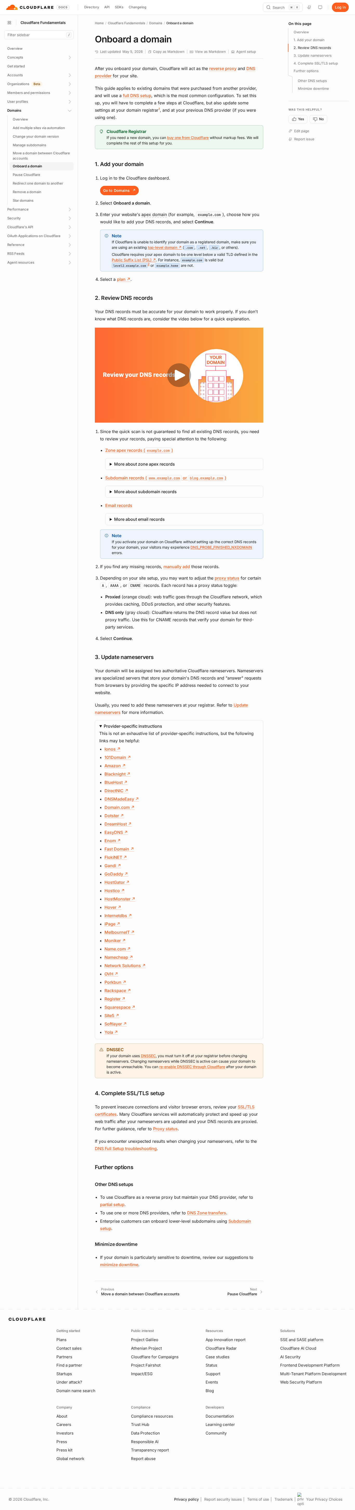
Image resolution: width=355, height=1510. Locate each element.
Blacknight (117, 774)
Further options (306, 71)
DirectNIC (116, 790)
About (61, 1416)
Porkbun (115, 982)
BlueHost (116, 782)
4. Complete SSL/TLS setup (316, 63)
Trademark (283, 1499)
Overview (301, 32)
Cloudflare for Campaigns (155, 1356)
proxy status (227, 578)
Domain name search (75, 1390)
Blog (210, 1390)
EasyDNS (116, 832)
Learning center (220, 1424)
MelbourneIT (119, 932)
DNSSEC (148, 1056)
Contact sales (69, 1348)
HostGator (117, 882)
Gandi (112, 865)
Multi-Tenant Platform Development (313, 1373)
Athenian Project (146, 1348)
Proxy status (165, 1128)
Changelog (137, 7)
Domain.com (119, 807)
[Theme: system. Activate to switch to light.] (320, 7)
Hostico (114, 890)
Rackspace (117, 990)
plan (123, 279)
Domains (155, 23)
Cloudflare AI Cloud (298, 1348)
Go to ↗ (119, 190)
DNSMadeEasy (121, 799)
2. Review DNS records (312, 48)
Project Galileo (144, 1339)
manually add (176, 566)
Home (99, 23)
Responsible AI (145, 1441)
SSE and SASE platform (301, 1339)
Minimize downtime (313, 88)
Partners (64, 1356)
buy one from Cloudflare (188, 137)
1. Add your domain (309, 40)
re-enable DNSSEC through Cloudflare (192, 1066)
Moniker (115, 940)
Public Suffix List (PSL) (134, 260)
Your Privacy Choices (324, 1499)
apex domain (154, 214)
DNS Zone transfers (206, 1212)
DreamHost (118, 824)
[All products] (9, 22)
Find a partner (69, 1365)
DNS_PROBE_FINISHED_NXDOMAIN (221, 547)
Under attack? (69, 1382)
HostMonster (119, 899)
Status (211, 1365)
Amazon (115, 765)
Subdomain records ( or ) (165, 477)
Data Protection (145, 1433)
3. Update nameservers (313, 55)
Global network (70, 1458)
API (107, 7)
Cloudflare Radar (221, 1348)
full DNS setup (137, 95)
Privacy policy (186, 1499)
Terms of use (258, 1499)
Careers (63, 1424)
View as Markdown (210, 51)
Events (212, 1382)
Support (213, 1373)
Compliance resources (152, 1416)
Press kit (64, 1450)
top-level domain (165, 247)
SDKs (119, 7)
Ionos (112, 749)
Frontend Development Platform (310, 1365)
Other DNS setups (312, 81)
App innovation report (226, 1339)
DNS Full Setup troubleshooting (126, 1148)
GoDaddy (116, 874)
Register (115, 998)
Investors (65, 1433)
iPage (112, 924)
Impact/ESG (142, 1373)
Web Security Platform (301, 1382)
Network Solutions (125, 965)
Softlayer (115, 1023)
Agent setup (246, 51)
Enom (112, 840)
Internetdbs (118, 915)
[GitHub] (309, 7)
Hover (112, 907)
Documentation (220, 1416)
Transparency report (150, 1450)
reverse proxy (222, 68)
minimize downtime (119, 1264)
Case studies (217, 1356)
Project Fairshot (146, 1365)
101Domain (117, 757)
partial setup (112, 1204)
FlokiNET (115, 857)
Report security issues (223, 1499)
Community (216, 1433)
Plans (61, 1339)
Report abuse (143, 1458)
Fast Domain (119, 849)
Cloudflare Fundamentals (126, 23)
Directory (91, 7)
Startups (64, 1373)
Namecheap (118, 957)
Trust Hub (140, 1424)
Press (61, 1441)
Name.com (117, 948)
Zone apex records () (139, 450)
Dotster (114, 815)
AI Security (290, 1356)
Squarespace (119, 1007)
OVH (111, 973)
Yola (111, 1032)
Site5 (111, 1015)
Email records (118, 505)
